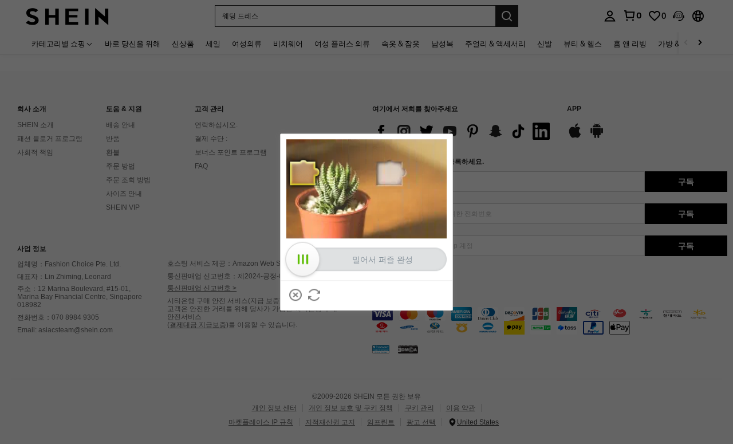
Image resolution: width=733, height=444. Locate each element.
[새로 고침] (314, 295)
